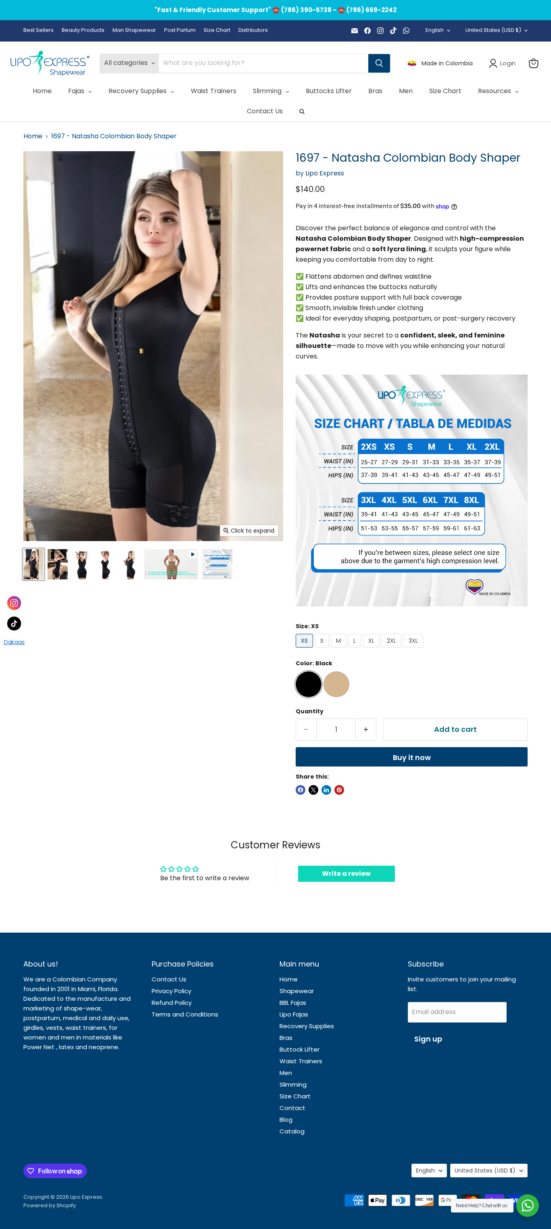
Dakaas (14, 644)
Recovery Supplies (307, 1026)
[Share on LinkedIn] (326, 790)
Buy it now (412, 757)
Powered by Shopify (49, 1205)
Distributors (253, 30)
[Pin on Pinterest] (339, 790)
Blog (286, 1119)
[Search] (379, 63)
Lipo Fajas (294, 1014)
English (435, 30)
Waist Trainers (301, 1061)
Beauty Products (83, 30)
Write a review (346, 873)
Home (32, 136)
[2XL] (392, 649)
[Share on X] (313, 790)
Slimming (293, 1084)
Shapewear (297, 991)
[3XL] (414, 649)
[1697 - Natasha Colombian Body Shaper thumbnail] (33, 564)
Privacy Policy (171, 991)
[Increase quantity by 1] (366, 730)
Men (286, 1073)
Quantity (310, 711)
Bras (286, 1037)
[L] (355, 649)
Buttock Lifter (299, 1049)
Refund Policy (172, 1002)
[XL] (372, 649)
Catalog (292, 1131)
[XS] (305, 649)
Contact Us (169, 979)
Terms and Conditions (185, 1014)
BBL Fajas (293, 1002)
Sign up (428, 1039)
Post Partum (180, 30)
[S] (323, 649)
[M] (339, 649)
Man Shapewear (134, 30)
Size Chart (217, 30)
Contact (292, 1108)
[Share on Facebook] (300, 790)
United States (493, 30)
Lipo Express (324, 173)
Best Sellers (38, 30)
